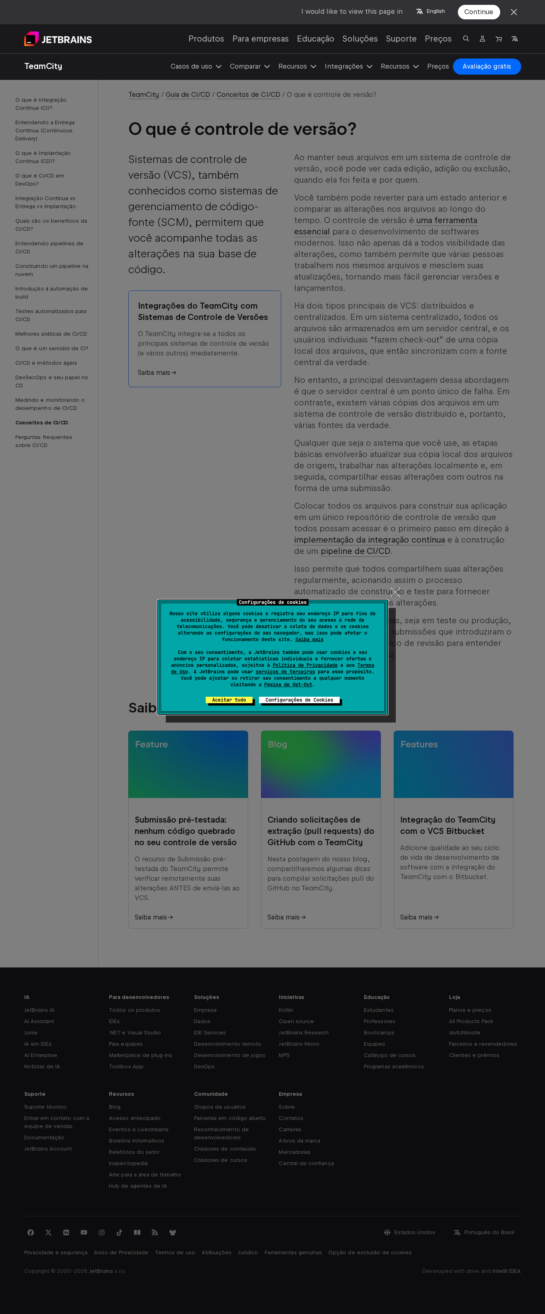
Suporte (401, 39)
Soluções (360, 39)
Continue (478, 12)
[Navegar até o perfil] (482, 38)
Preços (438, 39)
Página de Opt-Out (288, 684)
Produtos (206, 39)
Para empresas (260, 39)
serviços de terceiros (285, 671)
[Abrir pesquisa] (466, 38)
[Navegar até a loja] (498, 38)
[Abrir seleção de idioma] (514, 38)
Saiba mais (309, 639)
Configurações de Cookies (299, 700)
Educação (315, 39)
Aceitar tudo (229, 700)
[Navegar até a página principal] (58, 38)
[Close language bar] (514, 12)
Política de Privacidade (305, 665)
